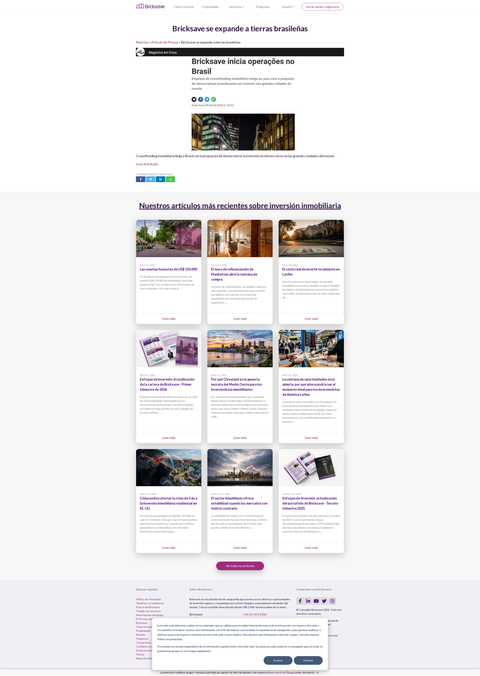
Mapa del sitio (144, 658)
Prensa (140, 654)
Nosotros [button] (235, 6)
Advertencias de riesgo (149, 615)
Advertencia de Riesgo (280, 672)
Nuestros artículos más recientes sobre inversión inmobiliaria (240, 205)
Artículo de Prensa (164, 42)
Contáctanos (143, 642)
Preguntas (262, 6)
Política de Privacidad (148, 599)
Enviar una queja (145, 650)
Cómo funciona (184, 6)
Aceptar (278, 660)
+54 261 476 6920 (255, 614)
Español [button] (287, 6)
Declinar (308, 660)
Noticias (142, 42)
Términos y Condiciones (150, 603)
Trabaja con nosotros (148, 611)
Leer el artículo (147, 164)
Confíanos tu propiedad (150, 646)
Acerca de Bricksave (148, 607)
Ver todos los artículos (240, 566)
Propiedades (210, 6)
